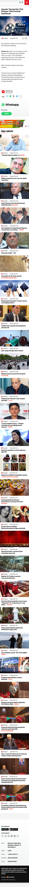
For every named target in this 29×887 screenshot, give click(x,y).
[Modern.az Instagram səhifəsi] (5, 836)
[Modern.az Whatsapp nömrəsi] (15, 836)
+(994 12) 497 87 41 (13, 854)
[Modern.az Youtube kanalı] (11, 836)
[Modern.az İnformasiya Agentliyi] (7, 822)
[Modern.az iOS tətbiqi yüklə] (14, 829)
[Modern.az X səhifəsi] (18, 836)
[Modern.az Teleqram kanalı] (8, 836)
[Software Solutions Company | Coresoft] (10, 877)
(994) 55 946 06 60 (13, 858)
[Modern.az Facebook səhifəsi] (2, 836)
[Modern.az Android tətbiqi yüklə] (5, 829)
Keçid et (7, 114)
